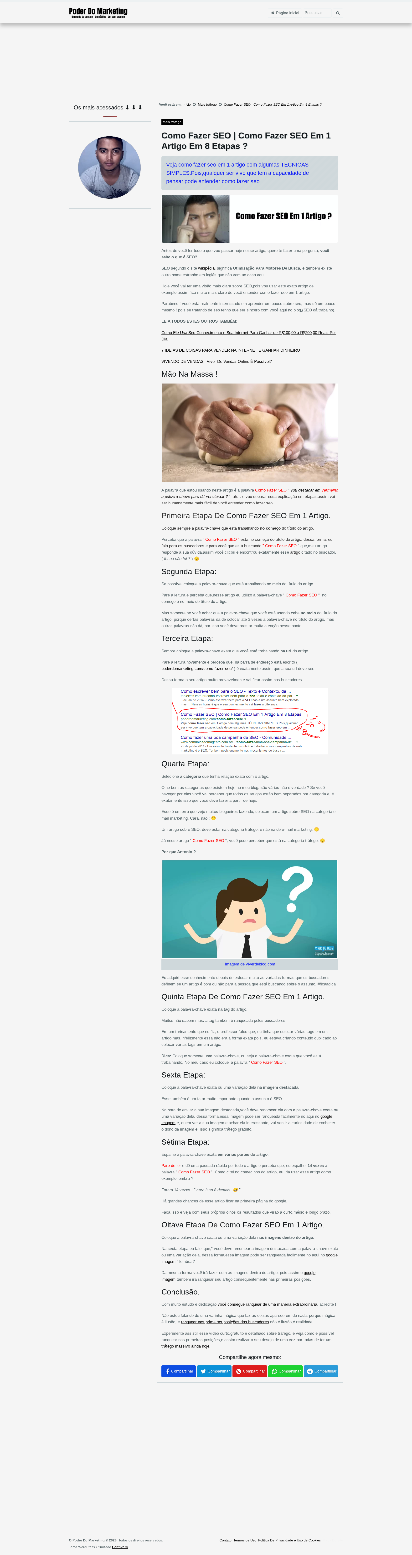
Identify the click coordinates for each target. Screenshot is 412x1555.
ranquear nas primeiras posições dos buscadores (225, 1322)
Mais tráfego (172, 122)
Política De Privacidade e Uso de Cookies (289, 1540)
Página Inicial (287, 13)
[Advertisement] (206, 61)
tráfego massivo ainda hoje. (186, 1346)
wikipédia (206, 268)
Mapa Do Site (333, 1540)
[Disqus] (249, 1452)
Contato (226, 1540)
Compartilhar (182, 1371)
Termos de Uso (244, 1540)
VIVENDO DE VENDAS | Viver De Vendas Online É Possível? (216, 361)
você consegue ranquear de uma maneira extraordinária (267, 1304)
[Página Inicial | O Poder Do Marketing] (98, 12)
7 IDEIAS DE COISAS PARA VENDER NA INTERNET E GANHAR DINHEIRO (230, 350)
